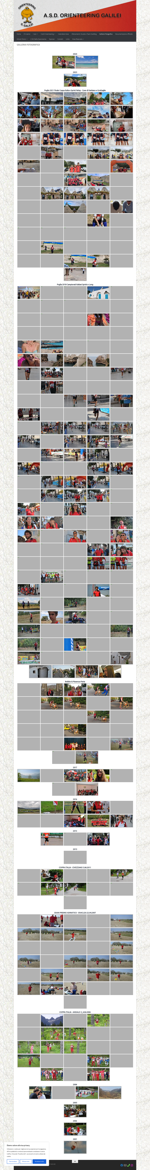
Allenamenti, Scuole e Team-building (84, 34)
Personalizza (13, 1161)
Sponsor (52, 39)
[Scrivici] (125, 1165)
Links (67, 39)
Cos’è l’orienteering (47, 34)
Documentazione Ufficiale (124, 34)
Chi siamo (27, 34)
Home (19, 34)
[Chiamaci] (128, 1165)
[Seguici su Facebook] (122, 1165)
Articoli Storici (21, 39)
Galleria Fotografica (105, 34)
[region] (26, 1154)
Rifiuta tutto (25, 1161)
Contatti (60, 39)
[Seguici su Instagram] (132, 1165)
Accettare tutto (39, 1161)
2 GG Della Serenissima (38, 39)
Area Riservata (77, 39)
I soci (34, 34)
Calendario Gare (63, 34)
